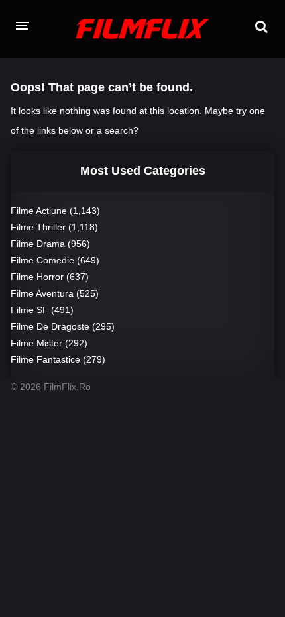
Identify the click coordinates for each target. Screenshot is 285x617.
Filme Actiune (39, 210)
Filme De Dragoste (50, 326)
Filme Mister (36, 343)
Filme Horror (37, 276)
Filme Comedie (42, 260)
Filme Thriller (38, 227)
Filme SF (29, 310)
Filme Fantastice (45, 359)
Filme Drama (38, 243)
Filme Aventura (42, 293)
